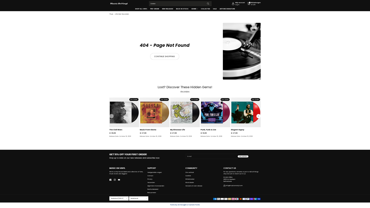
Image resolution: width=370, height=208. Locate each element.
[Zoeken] (208, 3)
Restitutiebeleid (152, 189)
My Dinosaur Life (177, 129)
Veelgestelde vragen (154, 172)
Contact (150, 176)
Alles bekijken (185, 91)
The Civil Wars (115, 129)
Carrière (188, 176)
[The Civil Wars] (124, 112)
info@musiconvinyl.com (234, 186)
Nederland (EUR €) (117, 198)
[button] (254, 4)
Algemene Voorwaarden (155, 186)
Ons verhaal (189, 172)
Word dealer (189, 182)
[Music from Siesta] (154, 112)
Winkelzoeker (190, 179)
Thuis (111, 14)
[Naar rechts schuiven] (258, 116)
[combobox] (180, 3)
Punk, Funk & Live (208, 129)
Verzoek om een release (193, 186)
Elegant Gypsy (237, 129)
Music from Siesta (148, 129)
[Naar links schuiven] (111, 116)
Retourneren (151, 193)
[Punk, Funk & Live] (215, 112)
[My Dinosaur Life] (185, 112)
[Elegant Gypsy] (246, 112)
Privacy (149, 179)
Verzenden (151, 182)
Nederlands (134, 198)
